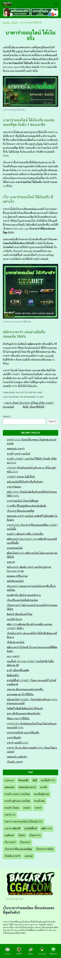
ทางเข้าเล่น (39, 801)
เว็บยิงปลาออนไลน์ (15, 642)
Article (14, 22)
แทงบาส (11, 562)
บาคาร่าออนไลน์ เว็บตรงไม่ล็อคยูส (22, 501)
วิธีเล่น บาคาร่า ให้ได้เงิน (18, 718)
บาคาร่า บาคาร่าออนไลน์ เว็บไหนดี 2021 (24, 821)
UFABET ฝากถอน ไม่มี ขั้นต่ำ (21, 476)
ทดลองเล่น (10, 787)
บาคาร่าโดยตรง (14, 487)
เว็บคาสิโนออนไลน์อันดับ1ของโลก (22, 600)
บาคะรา (26, 808)
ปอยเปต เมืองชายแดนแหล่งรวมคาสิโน (25, 689)
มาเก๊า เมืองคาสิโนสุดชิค (18, 670)
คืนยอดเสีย (23, 780)
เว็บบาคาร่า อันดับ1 (45, 849)
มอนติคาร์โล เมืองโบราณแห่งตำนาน (24, 595)
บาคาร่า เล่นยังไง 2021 (17, 743)
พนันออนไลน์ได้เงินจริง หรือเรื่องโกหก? (25, 482)
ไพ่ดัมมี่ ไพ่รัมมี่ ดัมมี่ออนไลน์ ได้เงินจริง (25, 708)
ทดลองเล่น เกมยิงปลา (17, 757)
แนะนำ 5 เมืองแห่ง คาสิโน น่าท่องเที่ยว (25, 534)
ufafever (9, 780)
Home (6, 22)
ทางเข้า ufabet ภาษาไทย (17, 794)
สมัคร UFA (46, 828)
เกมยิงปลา (9, 835)
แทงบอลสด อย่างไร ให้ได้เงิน (20, 694)
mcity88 (49, 356)
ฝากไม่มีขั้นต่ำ (30, 828)
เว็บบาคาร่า (25, 842)
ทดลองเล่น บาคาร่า (16, 448)
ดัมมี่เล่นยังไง (13, 675)
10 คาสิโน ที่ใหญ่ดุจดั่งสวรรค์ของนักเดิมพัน (26, 506)
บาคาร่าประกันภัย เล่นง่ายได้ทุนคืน (23, 732)
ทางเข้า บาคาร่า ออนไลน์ (18, 453)
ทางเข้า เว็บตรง (12, 808)
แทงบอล (29, 856)
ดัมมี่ (35, 780)
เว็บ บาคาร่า (10, 842)
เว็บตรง (21, 835)
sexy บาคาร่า (13, 656)
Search (7, 416)
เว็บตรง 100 (35, 835)
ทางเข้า (43, 787)
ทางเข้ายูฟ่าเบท (41, 794)
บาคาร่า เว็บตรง (35, 144)
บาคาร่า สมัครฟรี (12, 828)
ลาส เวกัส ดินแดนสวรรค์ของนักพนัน (23, 713)
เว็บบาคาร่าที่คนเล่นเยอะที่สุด (20, 511)
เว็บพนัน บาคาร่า (15, 762)
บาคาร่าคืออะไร (14, 737)
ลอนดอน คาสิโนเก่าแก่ (17, 576)
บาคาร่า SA (10, 814)
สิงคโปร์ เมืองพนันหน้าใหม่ (19, 614)
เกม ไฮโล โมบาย (14, 619)
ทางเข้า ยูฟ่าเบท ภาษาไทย (17, 801)
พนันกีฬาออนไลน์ (15, 581)
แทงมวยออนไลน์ (15, 548)
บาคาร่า (19, 51)
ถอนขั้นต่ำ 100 (48, 780)
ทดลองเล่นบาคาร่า (27, 787)
